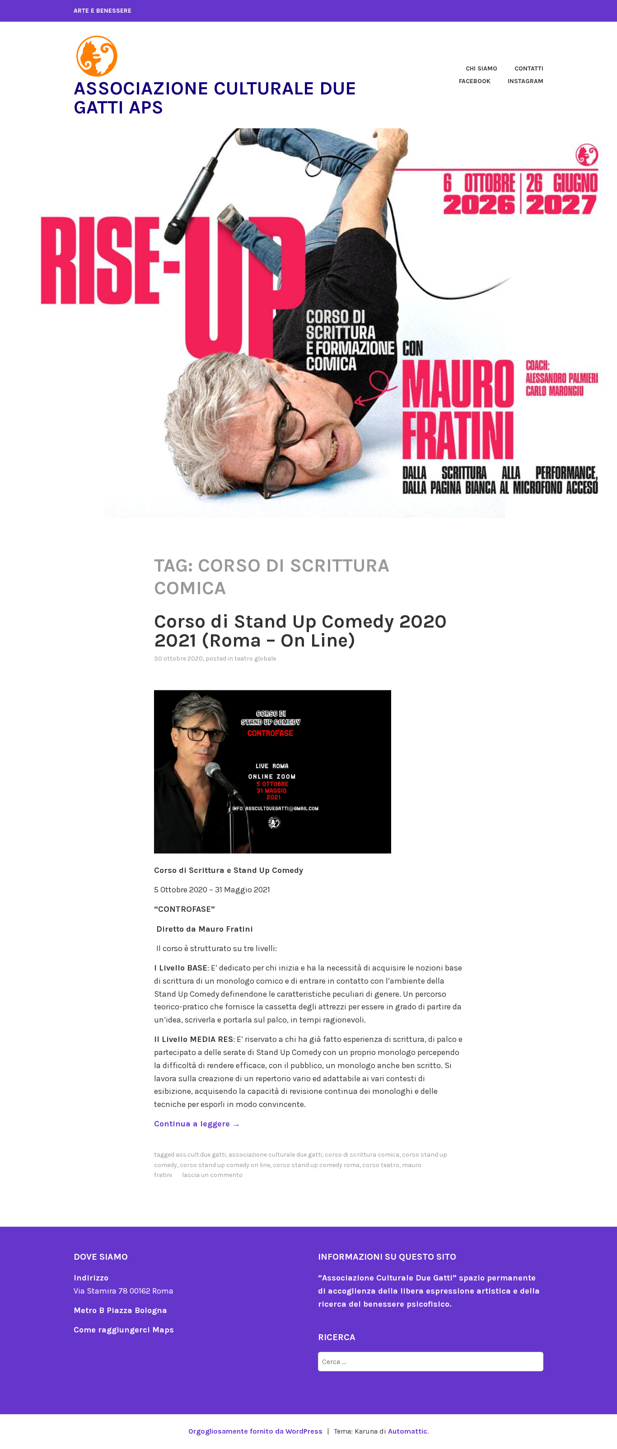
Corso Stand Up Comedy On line (225, 1165)
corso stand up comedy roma (316, 1165)
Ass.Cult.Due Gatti (201, 1154)
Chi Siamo (481, 68)
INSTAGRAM (525, 81)
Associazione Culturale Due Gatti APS (215, 97)
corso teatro (380, 1165)
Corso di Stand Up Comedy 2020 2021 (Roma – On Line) (300, 631)
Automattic (407, 1431)
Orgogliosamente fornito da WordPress (255, 1431)
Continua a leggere (197, 1124)
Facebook (475, 81)
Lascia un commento (212, 1175)
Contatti (528, 68)
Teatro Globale (255, 658)
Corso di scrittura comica (362, 1154)
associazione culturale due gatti (275, 1154)
